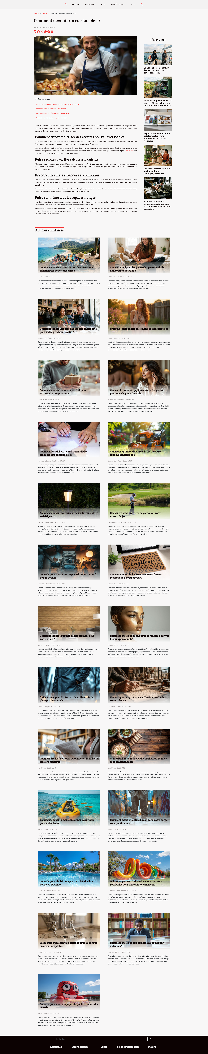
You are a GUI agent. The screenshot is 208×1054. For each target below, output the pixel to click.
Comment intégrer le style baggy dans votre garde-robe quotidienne (139, 821)
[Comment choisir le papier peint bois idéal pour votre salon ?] (69, 623)
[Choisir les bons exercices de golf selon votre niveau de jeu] (139, 501)
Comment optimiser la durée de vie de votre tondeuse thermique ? (135, 453)
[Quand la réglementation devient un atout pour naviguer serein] (158, 54)
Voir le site (129, 151)
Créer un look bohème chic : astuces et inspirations (139, 328)
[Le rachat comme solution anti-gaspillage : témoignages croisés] (158, 155)
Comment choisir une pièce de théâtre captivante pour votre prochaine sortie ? (68, 330)
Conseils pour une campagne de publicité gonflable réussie (69, 1005)
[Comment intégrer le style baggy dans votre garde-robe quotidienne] (139, 808)
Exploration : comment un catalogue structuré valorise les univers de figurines (157, 137)
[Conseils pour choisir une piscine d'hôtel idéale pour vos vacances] (69, 869)
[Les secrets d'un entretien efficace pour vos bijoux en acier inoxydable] (69, 930)
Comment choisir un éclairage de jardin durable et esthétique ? (69, 514)
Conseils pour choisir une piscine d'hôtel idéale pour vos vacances (67, 882)
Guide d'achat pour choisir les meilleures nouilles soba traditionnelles (138, 760)
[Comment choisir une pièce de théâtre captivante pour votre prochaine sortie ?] (69, 316)
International (90, 4)
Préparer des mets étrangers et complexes (52, 113)
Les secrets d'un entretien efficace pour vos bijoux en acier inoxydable (68, 944)
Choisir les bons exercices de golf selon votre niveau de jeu (135, 514)
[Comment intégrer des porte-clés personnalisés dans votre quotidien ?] (139, 255)
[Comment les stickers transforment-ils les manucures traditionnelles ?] (69, 439)
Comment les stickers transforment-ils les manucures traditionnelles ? (63, 453)
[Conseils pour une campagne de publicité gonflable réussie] (69, 992)
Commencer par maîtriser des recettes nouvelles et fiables (58, 104)
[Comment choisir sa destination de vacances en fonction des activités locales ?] (69, 255)
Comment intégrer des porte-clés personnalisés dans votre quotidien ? (137, 269)
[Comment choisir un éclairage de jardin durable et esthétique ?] (69, 501)
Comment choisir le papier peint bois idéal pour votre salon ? (67, 637)
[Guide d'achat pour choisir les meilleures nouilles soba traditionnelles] (139, 746)
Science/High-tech (117, 4)
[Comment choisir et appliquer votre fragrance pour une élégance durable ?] (139, 378)
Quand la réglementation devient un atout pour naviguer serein (156, 70)
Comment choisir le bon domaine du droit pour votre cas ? (137, 944)
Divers (132, 4)
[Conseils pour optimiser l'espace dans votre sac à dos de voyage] (69, 562)
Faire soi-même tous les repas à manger (51, 118)
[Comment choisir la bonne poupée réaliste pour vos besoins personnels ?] (139, 623)
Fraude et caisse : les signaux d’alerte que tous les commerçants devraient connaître (157, 205)
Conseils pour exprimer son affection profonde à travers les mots (138, 698)
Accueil (36, 14)
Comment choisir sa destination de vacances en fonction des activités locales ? (67, 269)
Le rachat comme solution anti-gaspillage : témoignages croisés (157, 171)
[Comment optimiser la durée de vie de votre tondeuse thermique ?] (139, 439)
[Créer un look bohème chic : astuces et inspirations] (139, 316)
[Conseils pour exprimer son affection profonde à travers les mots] (139, 685)
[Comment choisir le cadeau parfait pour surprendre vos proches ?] (69, 378)
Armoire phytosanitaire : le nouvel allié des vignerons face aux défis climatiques (157, 103)
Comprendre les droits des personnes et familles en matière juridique (69, 760)
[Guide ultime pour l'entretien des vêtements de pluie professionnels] (69, 685)
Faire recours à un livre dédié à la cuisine (51, 109)
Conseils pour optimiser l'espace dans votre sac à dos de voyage (68, 576)
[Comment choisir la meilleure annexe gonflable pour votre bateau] (69, 808)
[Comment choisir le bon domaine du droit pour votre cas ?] (139, 930)
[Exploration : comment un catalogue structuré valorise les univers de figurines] (158, 120)
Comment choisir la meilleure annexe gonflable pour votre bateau (67, 821)
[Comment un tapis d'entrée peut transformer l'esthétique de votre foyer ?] (139, 562)
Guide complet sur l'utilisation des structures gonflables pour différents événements (136, 882)
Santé (102, 4)
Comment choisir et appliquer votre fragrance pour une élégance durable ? (137, 391)
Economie (76, 4)
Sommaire (44, 99)
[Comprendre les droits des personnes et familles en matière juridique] (69, 746)
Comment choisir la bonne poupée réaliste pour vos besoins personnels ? (139, 637)
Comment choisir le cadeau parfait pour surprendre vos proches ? (63, 391)
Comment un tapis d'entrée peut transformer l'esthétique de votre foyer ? (136, 576)
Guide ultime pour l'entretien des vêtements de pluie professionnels (67, 698)
